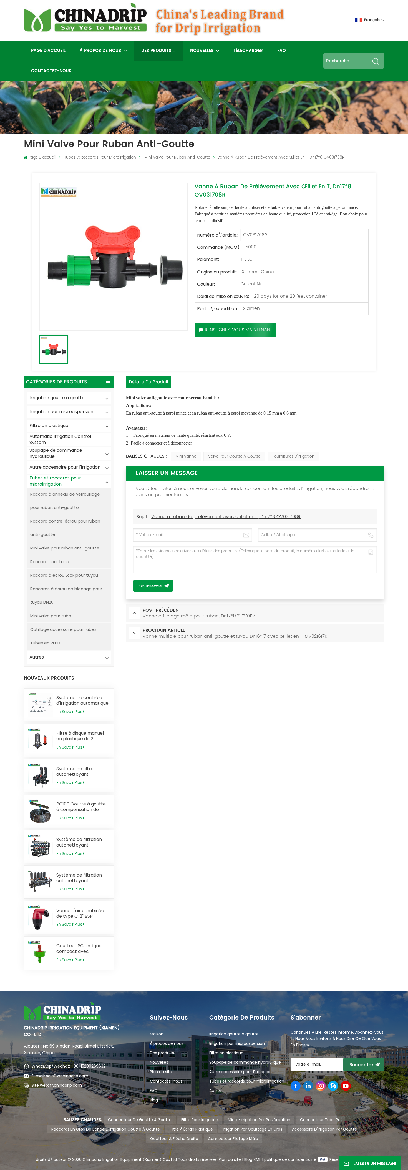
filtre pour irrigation (199, 1120)
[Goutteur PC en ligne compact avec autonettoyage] (40, 953)
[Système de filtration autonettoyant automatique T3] (40, 882)
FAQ (281, 50)
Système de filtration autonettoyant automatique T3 (79, 877)
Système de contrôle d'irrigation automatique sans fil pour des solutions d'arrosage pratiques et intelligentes (82, 700)
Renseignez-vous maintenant (238, 329)
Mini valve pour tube (50, 616)
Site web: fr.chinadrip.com (57, 1085)
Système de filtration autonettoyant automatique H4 (79, 842)
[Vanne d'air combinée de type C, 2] (40, 917)
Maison (156, 1034)
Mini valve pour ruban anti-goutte (177, 157)
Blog (154, 1100)
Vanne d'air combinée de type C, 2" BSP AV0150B (80, 913)
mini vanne (185, 456)
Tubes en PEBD (45, 643)
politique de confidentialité (291, 1159)
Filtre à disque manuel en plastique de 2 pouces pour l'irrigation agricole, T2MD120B (81, 736)
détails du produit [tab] (148, 382)
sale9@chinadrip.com (67, 1076)
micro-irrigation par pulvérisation (259, 1120)
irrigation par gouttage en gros (252, 1129)
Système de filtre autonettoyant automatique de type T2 (82, 771)
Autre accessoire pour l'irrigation (64, 467)
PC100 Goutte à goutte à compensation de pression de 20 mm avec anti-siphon (81, 806)
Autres (36, 657)
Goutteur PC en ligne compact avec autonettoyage (79, 948)
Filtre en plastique (48, 425)
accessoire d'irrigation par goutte (324, 1129)
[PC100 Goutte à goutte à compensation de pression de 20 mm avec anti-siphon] (40, 811)
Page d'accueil (48, 50)
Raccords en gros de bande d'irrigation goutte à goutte (105, 1129)
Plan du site (161, 1071)
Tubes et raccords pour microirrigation (100, 157)
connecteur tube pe (320, 1120)
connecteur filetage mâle (233, 1138)
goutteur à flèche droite (174, 1138)
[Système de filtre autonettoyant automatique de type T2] (40, 776)
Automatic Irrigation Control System (60, 439)
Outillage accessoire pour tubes (63, 629)
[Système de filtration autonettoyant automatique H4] (40, 847)
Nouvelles (202, 50)
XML (256, 1159)
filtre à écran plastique (191, 1129)
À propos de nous (101, 50)
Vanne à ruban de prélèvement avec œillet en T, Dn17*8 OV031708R (226, 516)
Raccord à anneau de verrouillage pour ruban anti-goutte (65, 500)
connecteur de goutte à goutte (140, 1120)
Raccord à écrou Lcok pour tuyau (64, 575)
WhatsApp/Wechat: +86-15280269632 (68, 1066)
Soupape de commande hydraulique (55, 453)
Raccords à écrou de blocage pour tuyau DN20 (66, 595)
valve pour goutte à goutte (234, 456)
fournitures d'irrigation (293, 456)
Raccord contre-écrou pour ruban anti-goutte (65, 527)
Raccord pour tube (49, 561)
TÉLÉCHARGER (248, 50)
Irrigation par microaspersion (61, 411)
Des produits (156, 50)
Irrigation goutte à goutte (57, 398)
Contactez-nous (51, 70)
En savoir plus (69, 712)
